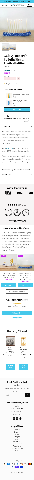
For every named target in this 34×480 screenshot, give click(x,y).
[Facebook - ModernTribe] (14, 418)
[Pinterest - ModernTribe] (20, 418)
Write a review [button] (17, 313)
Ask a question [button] (17, 317)
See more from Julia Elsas (17, 291)
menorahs (9, 148)
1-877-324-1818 (19, 408)
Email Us (17, 406)
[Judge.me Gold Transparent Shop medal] (25, 212)
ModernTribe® (19, 472)
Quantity (6, 76)
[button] (17, 24)
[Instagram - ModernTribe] (17, 418)
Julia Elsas (7, 67)
